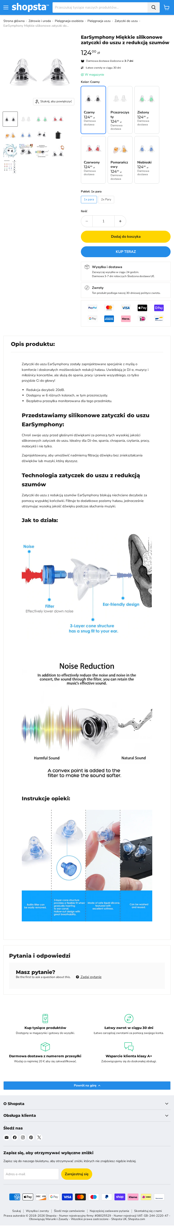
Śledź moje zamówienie (69, 1211)
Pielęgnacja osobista (69, 21)
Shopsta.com (136, 1219)
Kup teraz (126, 251)
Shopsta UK (119, 1219)
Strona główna (13, 21)
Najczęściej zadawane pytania (109, 1211)
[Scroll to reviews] (126, 48)
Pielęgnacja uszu (99, 21)
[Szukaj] (153, 7)
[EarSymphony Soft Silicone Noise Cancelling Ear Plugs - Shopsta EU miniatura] (10, 119)
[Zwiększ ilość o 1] (120, 221)
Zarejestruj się (77, 1174)
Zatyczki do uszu (126, 21)
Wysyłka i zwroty (37, 1211)
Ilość (84, 211)
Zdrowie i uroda (40, 21)
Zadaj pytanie (91, 977)
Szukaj (16, 1211)
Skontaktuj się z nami (148, 1211)
